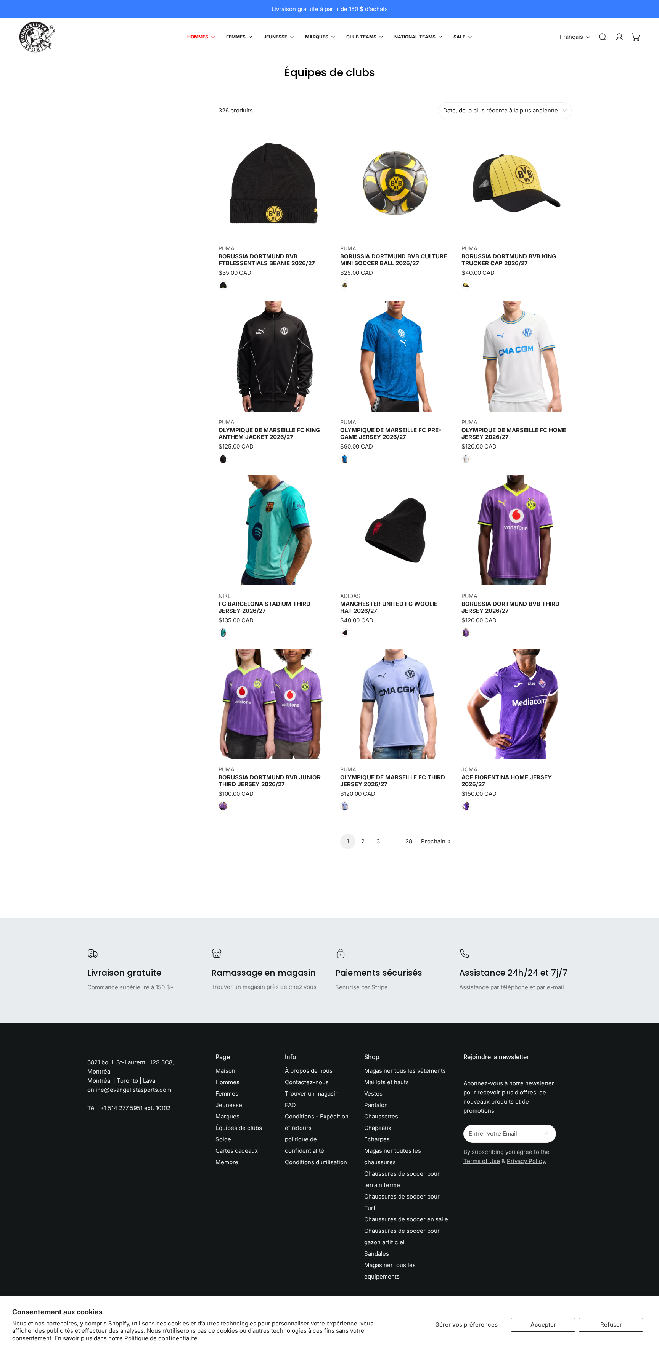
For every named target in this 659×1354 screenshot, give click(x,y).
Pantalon (376, 1105)
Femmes (226, 1093)
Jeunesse (228, 1105)
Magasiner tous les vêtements (405, 1070)
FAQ (290, 1105)
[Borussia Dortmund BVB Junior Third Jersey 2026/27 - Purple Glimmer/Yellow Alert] (223, 806)
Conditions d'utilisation (316, 1162)
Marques (227, 1116)
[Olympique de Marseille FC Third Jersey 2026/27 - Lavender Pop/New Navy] (344, 806)
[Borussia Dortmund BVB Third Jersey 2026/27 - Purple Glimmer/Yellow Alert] (466, 632)
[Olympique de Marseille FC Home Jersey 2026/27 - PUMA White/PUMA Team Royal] (466, 458)
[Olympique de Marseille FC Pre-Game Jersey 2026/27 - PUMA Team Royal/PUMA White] (344, 458)
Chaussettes (381, 1116)
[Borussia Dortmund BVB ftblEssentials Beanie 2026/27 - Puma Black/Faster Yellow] (223, 285)
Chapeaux (377, 1127)
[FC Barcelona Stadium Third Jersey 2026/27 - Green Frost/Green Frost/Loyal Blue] (223, 632)
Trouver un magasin (312, 1093)
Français (571, 36)
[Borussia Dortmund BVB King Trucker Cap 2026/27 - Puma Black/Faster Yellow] (466, 285)
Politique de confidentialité (161, 1338)
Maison (225, 1070)
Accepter (543, 1324)
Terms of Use (481, 1161)
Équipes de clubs (238, 1127)
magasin (254, 986)
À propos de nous (309, 1070)
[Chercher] (602, 37)
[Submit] (546, 1133)
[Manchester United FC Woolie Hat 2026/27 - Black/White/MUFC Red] (344, 632)
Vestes (373, 1093)
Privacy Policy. (526, 1161)
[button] (636, 37)
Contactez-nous (307, 1082)
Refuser (611, 1324)
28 (408, 841)
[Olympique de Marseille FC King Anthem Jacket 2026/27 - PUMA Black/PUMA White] (223, 458)
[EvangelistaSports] (37, 37)
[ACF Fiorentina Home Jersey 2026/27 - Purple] (466, 806)
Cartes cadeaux (236, 1150)
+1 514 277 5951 (121, 1108)
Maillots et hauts (386, 1082)
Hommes (227, 1082)
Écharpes (377, 1139)
